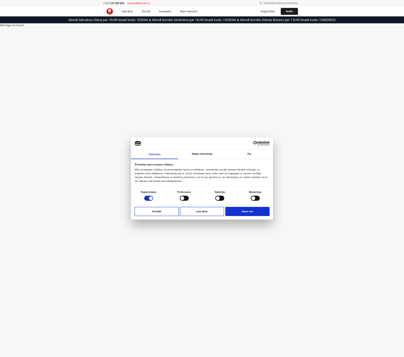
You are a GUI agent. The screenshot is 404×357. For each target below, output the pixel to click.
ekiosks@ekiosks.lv (138, 3)
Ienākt (289, 11)
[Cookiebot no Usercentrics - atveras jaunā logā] (256, 143)
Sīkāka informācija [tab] (202, 153)
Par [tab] (249, 153)
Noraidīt (156, 211)
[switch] (184, 198)
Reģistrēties (268, 11)
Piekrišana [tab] (154, 154)
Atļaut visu (247, 211)
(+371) (114, 3)
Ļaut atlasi (202, 211)
